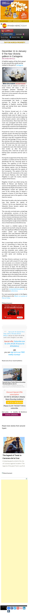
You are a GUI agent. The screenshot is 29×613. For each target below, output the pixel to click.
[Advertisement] (14, 541)
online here (14, 291)
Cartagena (19, 65)
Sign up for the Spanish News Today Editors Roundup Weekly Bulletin (14, 333)
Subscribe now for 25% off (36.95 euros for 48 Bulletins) (15, 343)
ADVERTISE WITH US (17, 21)
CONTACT (10, 21)
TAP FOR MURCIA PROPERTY (14, 42)
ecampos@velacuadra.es (16, 289)
